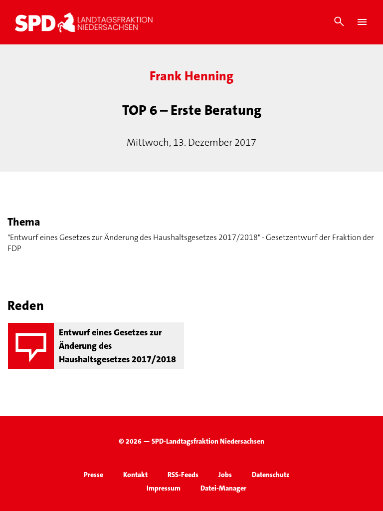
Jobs (225, 474)
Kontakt (135, 474)
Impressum (164, 488)
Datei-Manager (223, 488)
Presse (93, 474)
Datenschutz (270, 474)
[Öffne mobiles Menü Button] (362, 22)
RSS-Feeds (183, 474)
